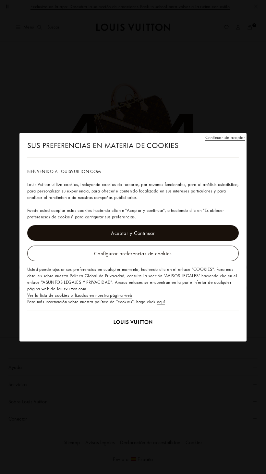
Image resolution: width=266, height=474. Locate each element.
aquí (161, 302)
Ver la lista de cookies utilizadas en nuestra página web (79, 295)
